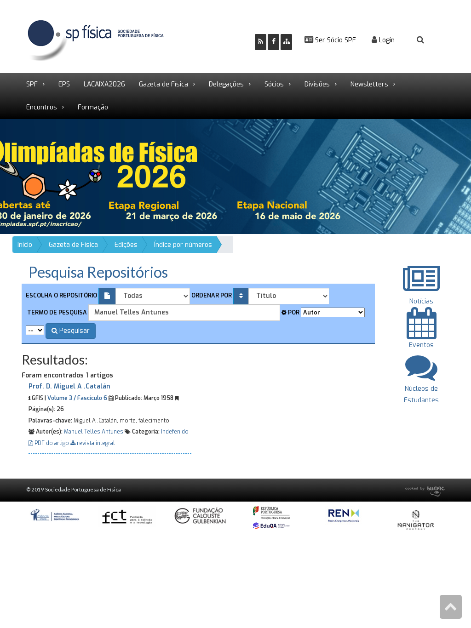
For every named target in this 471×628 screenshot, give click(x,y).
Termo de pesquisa (56, 312)
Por (293, 312)
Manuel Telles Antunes (93, 431)
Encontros (41, 107)
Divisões (317, 84)
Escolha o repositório (61, 295)
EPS (64, 84)
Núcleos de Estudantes (421, 394)
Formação (93, 107)
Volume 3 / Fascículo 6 (77, 398)
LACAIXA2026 (104, 84)
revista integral (95, 443)
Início (24, 244)
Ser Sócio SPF (334, 40)
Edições (126, 244)
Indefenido (175, 431)
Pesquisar (73, 330)
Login (386, 40)
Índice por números (183, 244)
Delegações (226, 84)
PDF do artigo (51, 443)
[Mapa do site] (286, 42)
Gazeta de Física (163, 84)
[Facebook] (273, 42)
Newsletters (369, 84)
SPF (32, 84)
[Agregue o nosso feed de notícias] (260, 42)
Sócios (274, 84)
